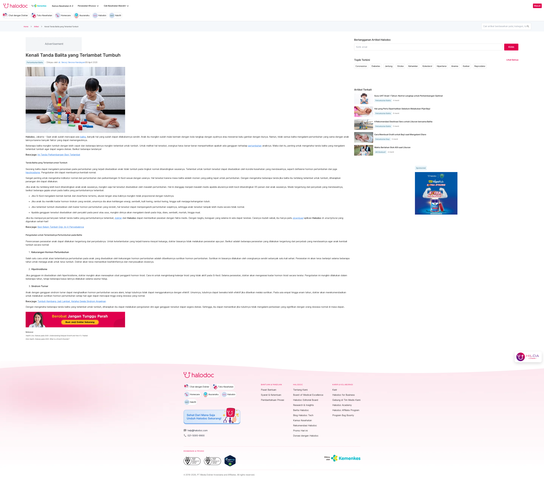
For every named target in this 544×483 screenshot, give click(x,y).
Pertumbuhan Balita (35, 62)
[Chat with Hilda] (528, 356)
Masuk (537, 6)
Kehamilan (413, 66)
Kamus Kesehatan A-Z (62, 6)
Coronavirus (361, 66)
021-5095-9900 (194, 435)
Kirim (511, 47)
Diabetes (376, 66)
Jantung (388, 66)
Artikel (36, 26)
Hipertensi (442, 66)
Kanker (466, 66)
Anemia (454, 66)
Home (26, 26)
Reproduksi (479, 66)
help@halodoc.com (196, 430)
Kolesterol (427, 66)
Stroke (400, 66)
